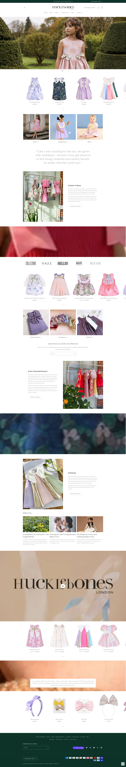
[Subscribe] (74, 353)
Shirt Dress (84, 102)
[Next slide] (65, 70)
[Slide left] (59, 109)
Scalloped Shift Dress (59, 102)
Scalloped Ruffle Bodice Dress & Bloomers (84, 298)
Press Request (59, 739)
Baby (89, 142)
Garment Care (76, 736)
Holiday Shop (62, 142)
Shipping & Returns (60, 736)
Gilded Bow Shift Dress (35, 649)
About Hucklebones (41, 736)
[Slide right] (66, 109)
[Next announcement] (78, 1)
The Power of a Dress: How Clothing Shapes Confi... (87, 535)
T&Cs (87, 736)
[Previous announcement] (47, 1)
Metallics (89, 337)
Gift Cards (82, 736)
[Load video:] (63, 586)
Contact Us (66, 739)
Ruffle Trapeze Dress (59, 649)
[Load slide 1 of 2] (60, 71)
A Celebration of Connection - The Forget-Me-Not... (36, 535)
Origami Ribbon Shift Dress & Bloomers (108, 298)
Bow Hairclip (84, 719)
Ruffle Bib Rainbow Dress (108, 102)
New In (35, 142)
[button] (24, 7)
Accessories (62, 337)
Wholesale (51, 739)
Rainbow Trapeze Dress (84, 649)
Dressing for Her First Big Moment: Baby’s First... (63, 535)
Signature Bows (35, 337)
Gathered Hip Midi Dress (35, 102)
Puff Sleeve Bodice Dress (108, 649)
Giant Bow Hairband (108, 719)
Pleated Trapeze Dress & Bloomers (59, 298)
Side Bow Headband (34, 719)
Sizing (52, 736)
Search (48, 736)
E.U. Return (68, 736)
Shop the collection (75, 206)
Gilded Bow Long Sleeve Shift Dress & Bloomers (34, 298)
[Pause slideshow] (69, 70)
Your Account (73, 739)
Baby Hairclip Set (59, 719)
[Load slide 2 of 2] (62, 71)
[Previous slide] (56, 70)
